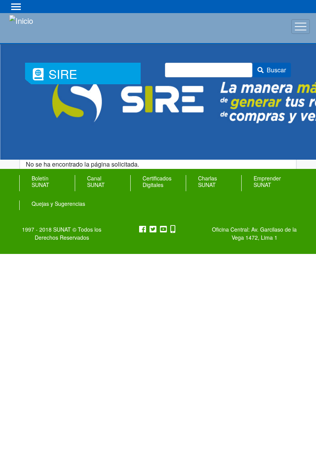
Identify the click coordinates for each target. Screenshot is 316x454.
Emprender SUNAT (267, 181)
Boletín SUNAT (40, 181)
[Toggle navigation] (16, 6)
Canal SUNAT (96, 181)
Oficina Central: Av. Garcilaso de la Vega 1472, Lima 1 (254, 233)
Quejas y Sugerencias (58, 203)
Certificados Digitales (157, 181)
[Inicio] (41, 26)
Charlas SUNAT (207, 181)
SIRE (58, 74)
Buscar (276, 69)
